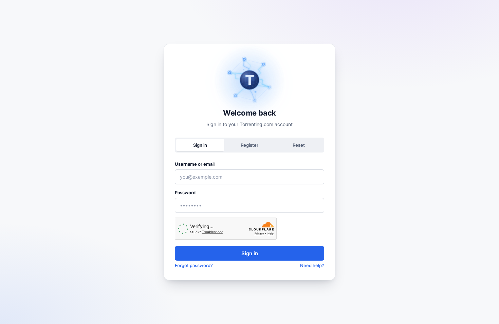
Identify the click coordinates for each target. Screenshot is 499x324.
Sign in (249, 253)
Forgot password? (194, 265)
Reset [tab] (299, 145)
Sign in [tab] (200, 145)
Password (185, 192)
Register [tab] (249, 145)
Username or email (195, 164)
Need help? (312, 265)
